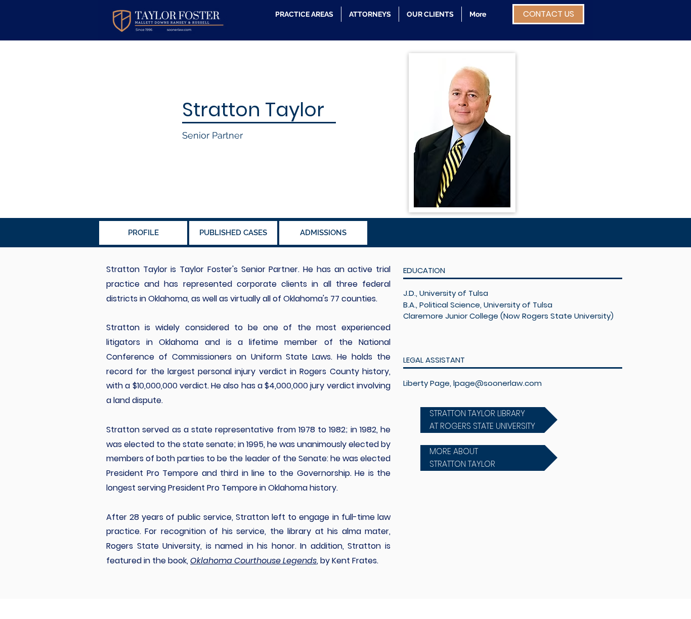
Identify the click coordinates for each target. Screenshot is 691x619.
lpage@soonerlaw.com (497, 383)
